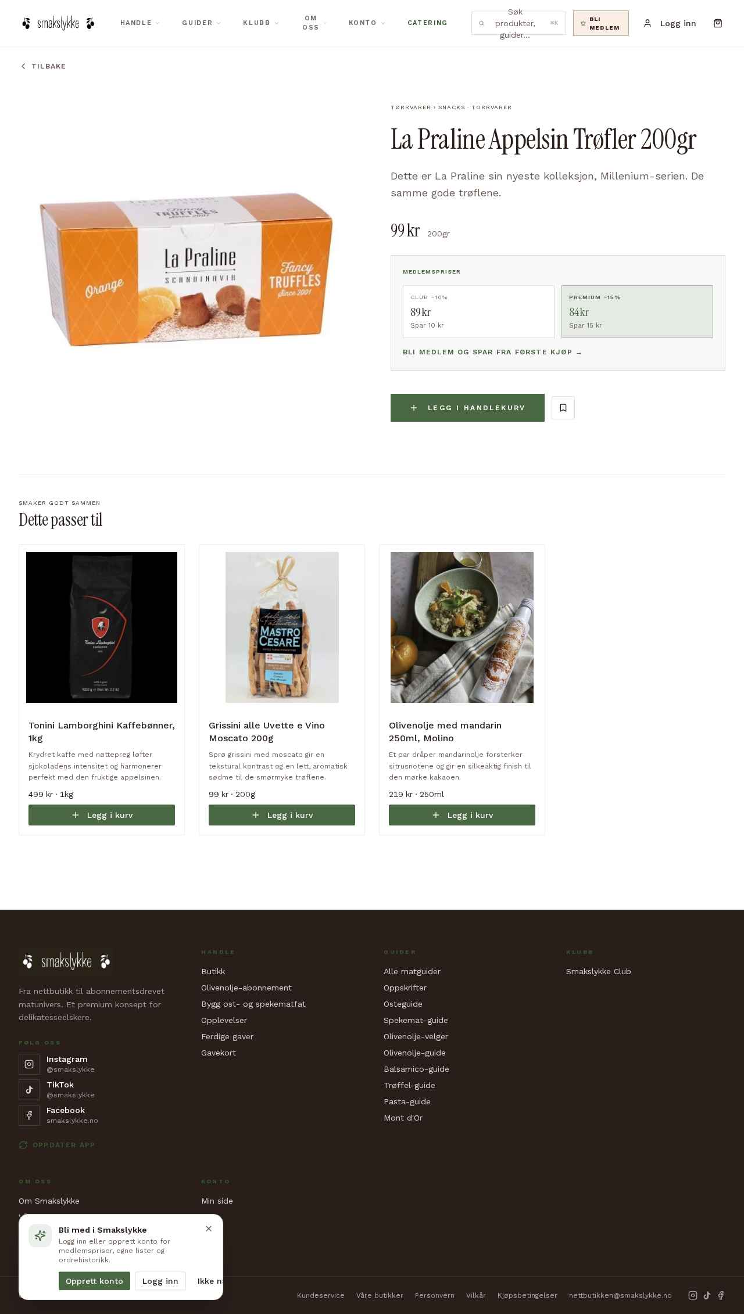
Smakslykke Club (598, 971)
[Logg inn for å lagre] (563, 407)
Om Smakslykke (49, 1200)
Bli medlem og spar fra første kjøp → (493, 352)
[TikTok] (706, 1295)
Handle (136, 23)
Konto (363, 23)
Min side (217, 1200)
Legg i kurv (110, 815)
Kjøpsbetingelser (527, 1295)
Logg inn (160, 1281)
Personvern (435, 1295)
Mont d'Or (403, 1117)
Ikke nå (212, 1281)
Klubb (256, 23)
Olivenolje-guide (415, 1052)
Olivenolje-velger (416, 1036)
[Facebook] (720, 1295)
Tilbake (48, 66)
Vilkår (476, 1295)
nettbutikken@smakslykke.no (620, 1295)
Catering (427, 23)
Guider (197, 23)
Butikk (213, 971)
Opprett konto (94, 1281)
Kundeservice (321, 1295)
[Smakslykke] (58, 23)
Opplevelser (224, 1020)
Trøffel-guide (409, 1085)
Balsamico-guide (416, 1069)
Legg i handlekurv (477, 408)
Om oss (311, 23)
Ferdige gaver (227, 1036)
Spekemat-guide (416, 1020)
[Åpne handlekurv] (717, 23)
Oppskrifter (405, 987)
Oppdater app (64, 1145)
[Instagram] (693, 1295)
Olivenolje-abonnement (246, 987)
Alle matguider (412, 971)
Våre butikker (379, 1295)
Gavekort (218, 1052)
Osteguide (403, 1003)
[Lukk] (208, 1228)
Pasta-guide (407, 1101)
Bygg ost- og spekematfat (253, 1003)
